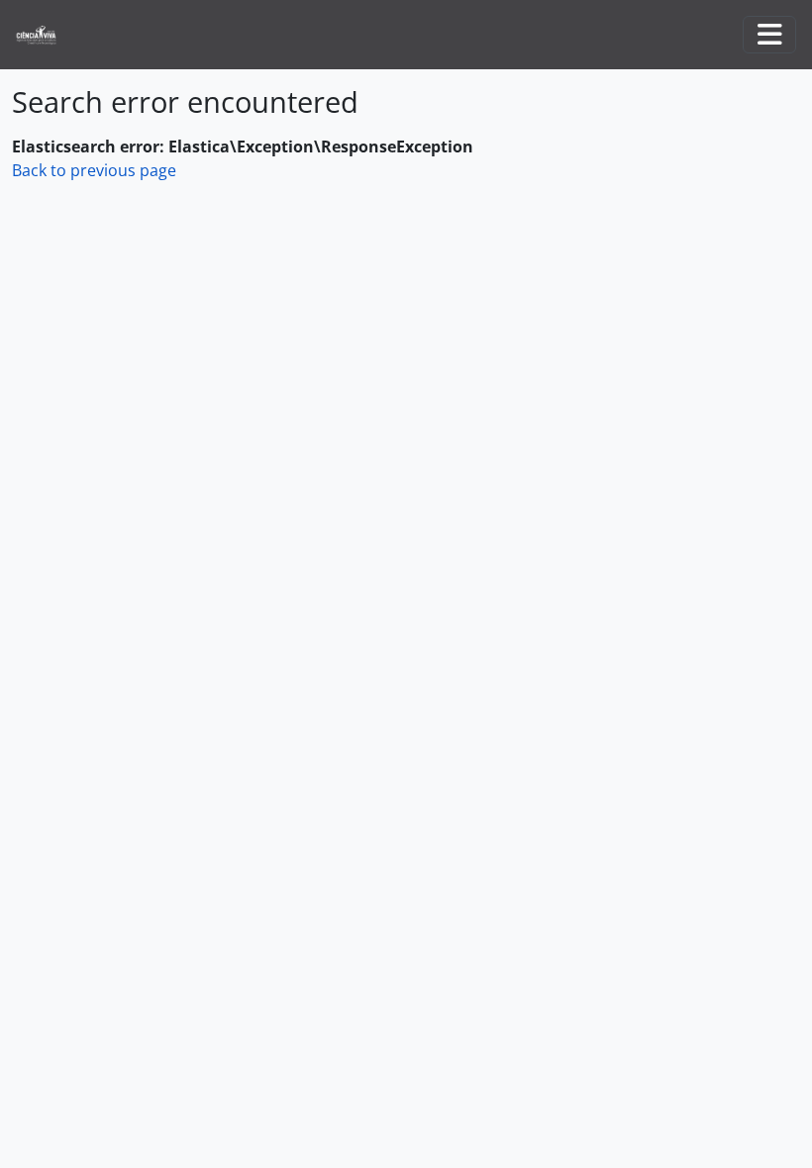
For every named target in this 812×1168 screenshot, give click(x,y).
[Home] (44, 35)
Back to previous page (94, 170)
